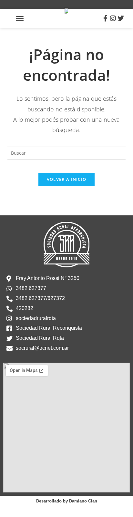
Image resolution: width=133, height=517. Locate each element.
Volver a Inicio (67, 179)
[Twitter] (121, 18)
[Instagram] (113, 18)
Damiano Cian (83, 501)
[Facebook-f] (105, 18)
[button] (20, 18)
